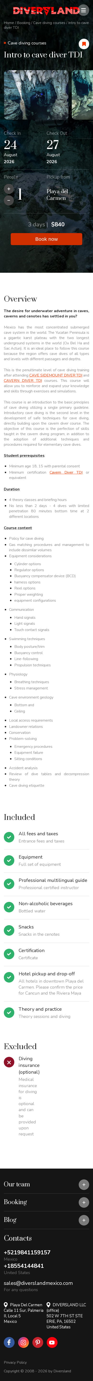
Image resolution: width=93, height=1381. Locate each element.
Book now (46, 239)
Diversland (62, 1371)
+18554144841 (24, 1266)
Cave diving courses (49, 22)
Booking (23, 22)
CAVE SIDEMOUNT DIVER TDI (55, 375)
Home (9, 22)
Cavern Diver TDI (66, 472)
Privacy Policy (15, 1362)
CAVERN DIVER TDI (23, 380)
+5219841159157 (27, 1252)
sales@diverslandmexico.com (38, 1283)
